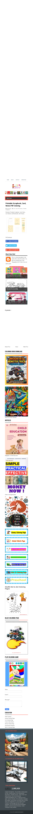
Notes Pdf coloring (19, 208)
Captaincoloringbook (19, 812)
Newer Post (7, 346)
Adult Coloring (8, 716)
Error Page (23, 179)
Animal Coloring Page (10, 718)
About (12, 179)
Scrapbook (8, 209)
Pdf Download (9, 237)
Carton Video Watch (9, 722)
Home (8, 179)
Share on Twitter (12, 245)
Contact (17, 179)
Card (14, 208)
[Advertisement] (16, 16)
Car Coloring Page (9, 720)
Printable (24, 208)
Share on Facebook (13, 241)
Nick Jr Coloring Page (10, 727)
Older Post (25, 346)
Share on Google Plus (14, 249)
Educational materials (10, 725)
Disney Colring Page (9, 723)
